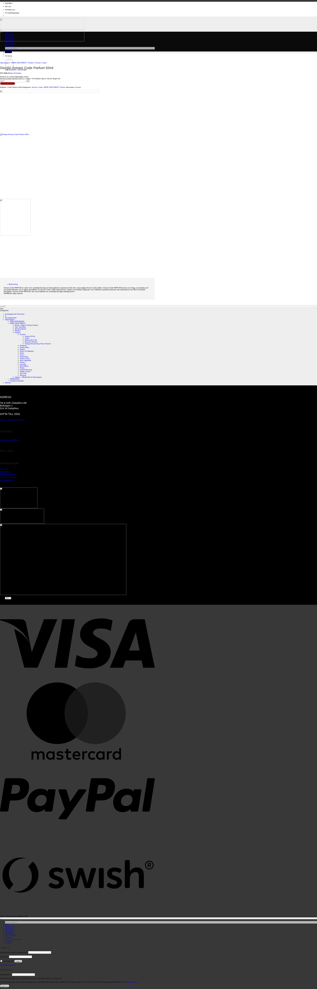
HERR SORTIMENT (19, 63)
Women (8, 383)
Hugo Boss (24, 357)
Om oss (8, 6)
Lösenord (4, 957)
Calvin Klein (24, 347)
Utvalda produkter (17, 381)
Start (7, 33)
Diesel (22, 349)
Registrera (4, 986)
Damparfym (9, 38)
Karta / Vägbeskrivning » (13, 419)
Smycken (8, 46)
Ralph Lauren (25, 372)
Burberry (23, 346)
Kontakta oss (10, 10)
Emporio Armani (31, 342)
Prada (22, 368)
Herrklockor (9, 36)
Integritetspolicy (8, 474)
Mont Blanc (24, 366)
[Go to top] (1, 918)
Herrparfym (9, 40)
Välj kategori (5, 63)
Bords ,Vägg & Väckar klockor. (27, 325)
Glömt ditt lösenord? (8, 965)
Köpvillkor (9, 3)
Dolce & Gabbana (27, 351)
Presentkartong (26, 370)
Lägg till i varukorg (7, 83)
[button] (8, 52)
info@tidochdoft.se (10, 440)
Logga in (18, 961)
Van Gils (23, 373)
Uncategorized (10, 318)
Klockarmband (20, 329)
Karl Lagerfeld (25, 360)
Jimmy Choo (25, 359)
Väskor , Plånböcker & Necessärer (28, 377)
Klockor (18, 331)
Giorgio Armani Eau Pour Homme (38, 344)
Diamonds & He (31, 340)
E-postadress (6, 975)
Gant (22, 353)
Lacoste (23, 364)
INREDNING (10, 42)
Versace (23, 375)
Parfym (31, 63)
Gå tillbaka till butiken (13, 73)
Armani (38, 63)
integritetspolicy (131, 982)
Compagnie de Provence (14, 314)
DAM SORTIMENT (17, 321)
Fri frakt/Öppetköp (12, 13)
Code (44, 63)
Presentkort (9, 50)
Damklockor (9, 35)
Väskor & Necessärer (13, 939)
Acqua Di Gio (30, 336)
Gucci (22, 355)
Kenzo (22, 362)
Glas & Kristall (10, 44)
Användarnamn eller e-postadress (14, 952)
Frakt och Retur (8, 477)
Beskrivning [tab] (13, 284)
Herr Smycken (20, 327)
